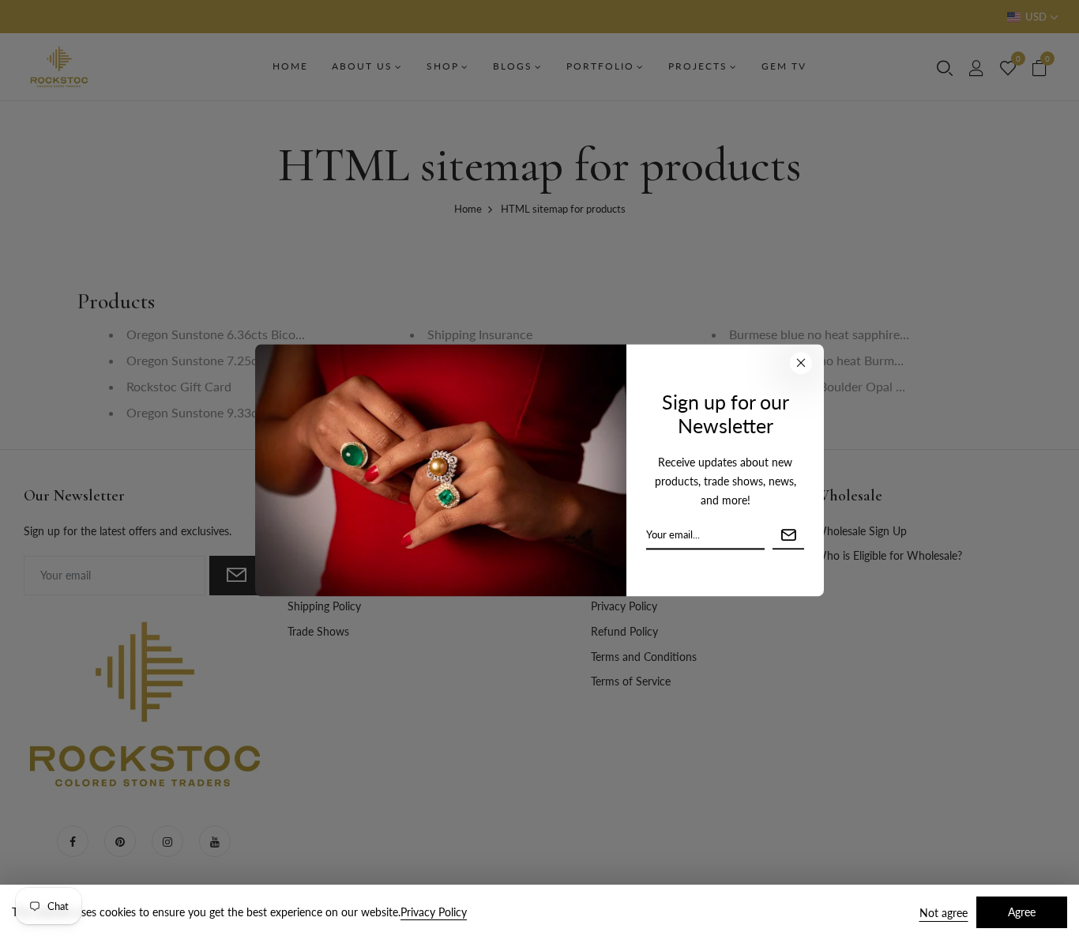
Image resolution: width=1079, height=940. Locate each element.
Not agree (943, 912)
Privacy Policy (433, 912)
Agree (1022, 912)
